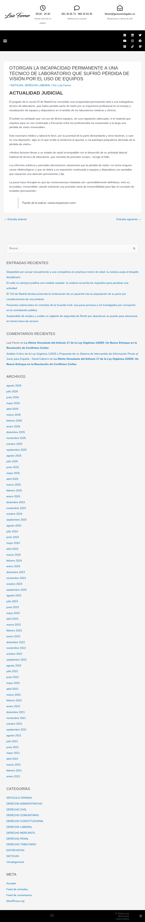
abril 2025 (12, 479)
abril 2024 (12, 548)
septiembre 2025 (16, 449)
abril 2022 (12, 688)
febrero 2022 (14, 700)
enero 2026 (13, 426)
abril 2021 (12, 758)
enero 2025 (13, 496)
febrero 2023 (14, 630)
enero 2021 (13, 776)
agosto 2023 (13, 595)
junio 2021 (12, 747)
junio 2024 (12, 537)
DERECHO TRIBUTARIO (21, 844)
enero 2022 (13, 706)
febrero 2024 (14, 560)
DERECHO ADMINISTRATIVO (24, 803)
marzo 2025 (13, 484)
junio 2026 (12, 397)
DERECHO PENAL (17, 838)
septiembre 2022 (16, 659)
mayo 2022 (13, 683)
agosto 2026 (13, 385)
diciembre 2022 (15, 642)
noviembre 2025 (16, 438)
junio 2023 (12, 607)
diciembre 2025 (15, 432)
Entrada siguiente (128, 219)
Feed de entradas (17, 889)
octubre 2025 (14, 444)
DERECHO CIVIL (16, 809)
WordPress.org (15, 901)
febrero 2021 (14, 770)
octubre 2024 (14, 513)
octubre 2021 (14, 723)
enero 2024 (13, 566)
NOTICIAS (17, 85)
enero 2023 (13, 636)
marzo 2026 (13, 414)
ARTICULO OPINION (19, 797)
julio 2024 (12, 531)
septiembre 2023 (16, 589)
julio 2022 (12, 671)
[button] (5, 41)
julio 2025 (12, 461)
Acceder (11, 883)
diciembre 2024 (15, 502)
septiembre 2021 (16, 729)
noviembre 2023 (16, 578)
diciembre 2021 (15, 712)
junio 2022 (12, 677)
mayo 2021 (13, 753)
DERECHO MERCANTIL (20, 832)
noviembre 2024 (16, 508)
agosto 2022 (13, 665)
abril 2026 (12, 408)
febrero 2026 (14, 420)
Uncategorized (15, 862)
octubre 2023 (14, 584)
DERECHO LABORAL (37, 85)
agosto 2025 (13, 455)
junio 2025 (12, 467)
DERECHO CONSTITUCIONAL (25, 821)
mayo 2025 (13, 473)
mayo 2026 (13, 403)
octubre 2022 (14, 653)
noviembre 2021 (16, 718)
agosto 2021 (13, 735)
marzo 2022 (13, 694)
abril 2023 (12, 618)
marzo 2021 (13, 764)
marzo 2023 (13, 624)
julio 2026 (12, 391)
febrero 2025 (14, 490)
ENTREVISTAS (15, 850)
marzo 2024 (13, 554)
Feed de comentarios (19, 895)
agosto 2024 (13, 525)
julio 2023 (12, 601)
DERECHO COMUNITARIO (22, 815)
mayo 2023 (13, 613)
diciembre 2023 (15, 572)
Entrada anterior (15, 219)
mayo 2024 (13, 543)
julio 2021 (12, 741)
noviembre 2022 (16, 648)
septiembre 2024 (16, 519)
